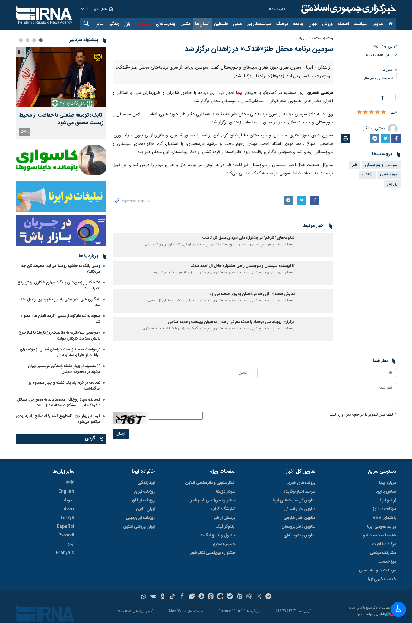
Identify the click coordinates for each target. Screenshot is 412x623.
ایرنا (347, 9)
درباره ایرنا (387, 483)
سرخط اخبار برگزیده (299, 491)
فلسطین (221, 24)
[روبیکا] (249, 597)
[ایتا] (211, 597)
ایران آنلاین (145, 509)
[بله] (230, 597)
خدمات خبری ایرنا (381, 579)
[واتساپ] (144, 597)
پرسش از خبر (224, 518)
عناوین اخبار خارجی (299, 518)
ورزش (327, 24)
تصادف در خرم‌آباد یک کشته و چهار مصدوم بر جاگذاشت (64, 385)
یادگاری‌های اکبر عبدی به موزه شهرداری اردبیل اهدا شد (59, 302)
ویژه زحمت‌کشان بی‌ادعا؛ (313, 38)
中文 (70, 483)
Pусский (66, 535)
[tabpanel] (61, 93)
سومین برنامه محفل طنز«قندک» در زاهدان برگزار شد (259, 49)
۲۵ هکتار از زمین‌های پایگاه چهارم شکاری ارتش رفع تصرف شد (58, 285)
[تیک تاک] (172, 597)
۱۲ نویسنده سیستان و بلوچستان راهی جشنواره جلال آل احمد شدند (243, 266)
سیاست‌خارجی (258, 24)
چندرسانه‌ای (166, 24)
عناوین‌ (377, 24)
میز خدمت (387, 561)
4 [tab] (21, 40)
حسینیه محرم (224, 544)
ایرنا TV (141, 24)
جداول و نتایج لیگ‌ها (217, 535)
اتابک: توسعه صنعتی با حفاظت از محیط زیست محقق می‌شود (61, 119)
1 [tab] (41, 40)
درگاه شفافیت (384, 544)
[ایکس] (259, 597)
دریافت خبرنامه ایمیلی (377, 570)
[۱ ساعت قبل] (61, 77)
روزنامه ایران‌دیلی (140, 518)
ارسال (120, 434)
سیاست (360, 24)
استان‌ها (202, 24)
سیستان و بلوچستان (376, 78)
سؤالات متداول (383, 509)
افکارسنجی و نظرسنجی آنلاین (210, 483)
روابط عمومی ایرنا (381, 526)
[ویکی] (153, 597)
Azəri (69, 509)
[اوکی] (163, 597)
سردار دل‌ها (225, 491)
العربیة (69, 500)
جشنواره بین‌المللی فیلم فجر (212, 500)
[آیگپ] (220, 597)
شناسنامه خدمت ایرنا (378, 535)
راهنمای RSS (384, 518)
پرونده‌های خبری (301, 483)
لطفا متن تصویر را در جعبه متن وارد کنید (363, 415)
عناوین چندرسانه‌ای (299, 535)
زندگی (113, 24)
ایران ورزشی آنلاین (139, 526)
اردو (71, 544)
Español (65, 526)
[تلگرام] (269, 597)
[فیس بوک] (182, 597)
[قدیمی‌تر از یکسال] (315, 245)
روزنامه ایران (144, 491)
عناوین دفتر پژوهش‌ (298, 526)
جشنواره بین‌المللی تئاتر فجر (212, 553)
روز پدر (392, 184)
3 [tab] (27, 40)
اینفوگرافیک (225, 526)
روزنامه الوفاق (143, 500)
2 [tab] (34, 40)
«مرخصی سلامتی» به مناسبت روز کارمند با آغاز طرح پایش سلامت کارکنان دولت (59, 335)
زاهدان (367, 174)
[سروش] (201, 597)
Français (65, 553)
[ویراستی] (192, 597)
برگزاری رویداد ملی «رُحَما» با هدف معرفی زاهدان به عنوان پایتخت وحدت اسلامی (231, 322)
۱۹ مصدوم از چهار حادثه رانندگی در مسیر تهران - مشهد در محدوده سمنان (62, 369)
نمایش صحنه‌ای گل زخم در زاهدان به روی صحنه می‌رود (252, 294)
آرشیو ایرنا (388, 500)
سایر (99, 24)
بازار (127, 24)
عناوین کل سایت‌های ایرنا (294, 500)
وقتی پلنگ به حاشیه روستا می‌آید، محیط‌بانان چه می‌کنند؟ (60, 269)
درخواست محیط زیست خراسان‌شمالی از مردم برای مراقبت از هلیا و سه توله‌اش (60, 352)
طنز (354, 165)
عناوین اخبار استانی (299, 509)
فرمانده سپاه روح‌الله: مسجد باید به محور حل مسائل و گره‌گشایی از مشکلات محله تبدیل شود (58, 402)
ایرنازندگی (146, 483)
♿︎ (398, 608)
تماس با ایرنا (385, 491)
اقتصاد (343, 24)
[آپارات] (240, 597)
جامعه (298, 24)
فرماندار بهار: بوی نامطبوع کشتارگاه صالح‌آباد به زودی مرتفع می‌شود (58, 419)
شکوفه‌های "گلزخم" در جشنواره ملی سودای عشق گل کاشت (248, 238)
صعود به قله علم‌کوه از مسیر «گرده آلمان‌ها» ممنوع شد (60, 319)
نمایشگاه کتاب (223, 509)
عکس (185, 24)
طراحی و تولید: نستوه (371, 614)
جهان (312, 24)
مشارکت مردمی (383, 553)
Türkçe (67, 518)
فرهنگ (282, 24)
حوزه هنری (389, 174)
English (66, 491)
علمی (237, 24)
